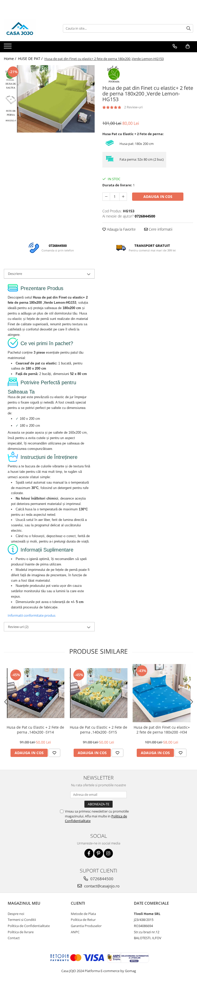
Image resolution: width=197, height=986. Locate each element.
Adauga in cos (157, 196)
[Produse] (8, 47)
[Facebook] (88, 853)
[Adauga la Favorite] (54, 753)
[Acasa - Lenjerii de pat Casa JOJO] (29, 28)
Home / (10, 58)
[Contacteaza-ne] (175, 46)
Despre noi (16, 913)
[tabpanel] (49, 99)
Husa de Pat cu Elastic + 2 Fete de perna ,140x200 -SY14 (35, 730)
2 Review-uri (133, 107)
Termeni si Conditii (22, 919)
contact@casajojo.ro (101, 885)
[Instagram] (108, 853)
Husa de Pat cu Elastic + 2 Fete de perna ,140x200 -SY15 (98, 730)
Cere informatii (160, 229)
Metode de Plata (83, 913)
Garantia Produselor (86, 925)
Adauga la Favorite (121, 229)
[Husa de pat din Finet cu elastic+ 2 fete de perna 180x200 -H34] (162, 693)
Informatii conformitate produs (31, 615)
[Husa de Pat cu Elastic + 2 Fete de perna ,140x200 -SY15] (98, 693)
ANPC (75, 932)
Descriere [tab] (15, 273)
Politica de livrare (21, 932)
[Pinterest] (98, 853)
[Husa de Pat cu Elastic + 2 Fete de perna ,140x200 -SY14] (35, 693)
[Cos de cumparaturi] (187, 46)
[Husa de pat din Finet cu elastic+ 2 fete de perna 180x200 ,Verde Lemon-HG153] (49, 99)
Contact (14, 938)
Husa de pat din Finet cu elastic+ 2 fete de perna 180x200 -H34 (162, 730)
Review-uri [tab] (18, 626)
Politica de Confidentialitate (29, 925)
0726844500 (101, 878)
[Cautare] (188, 28)
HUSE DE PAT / (31, 58)
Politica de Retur (83, 919)
